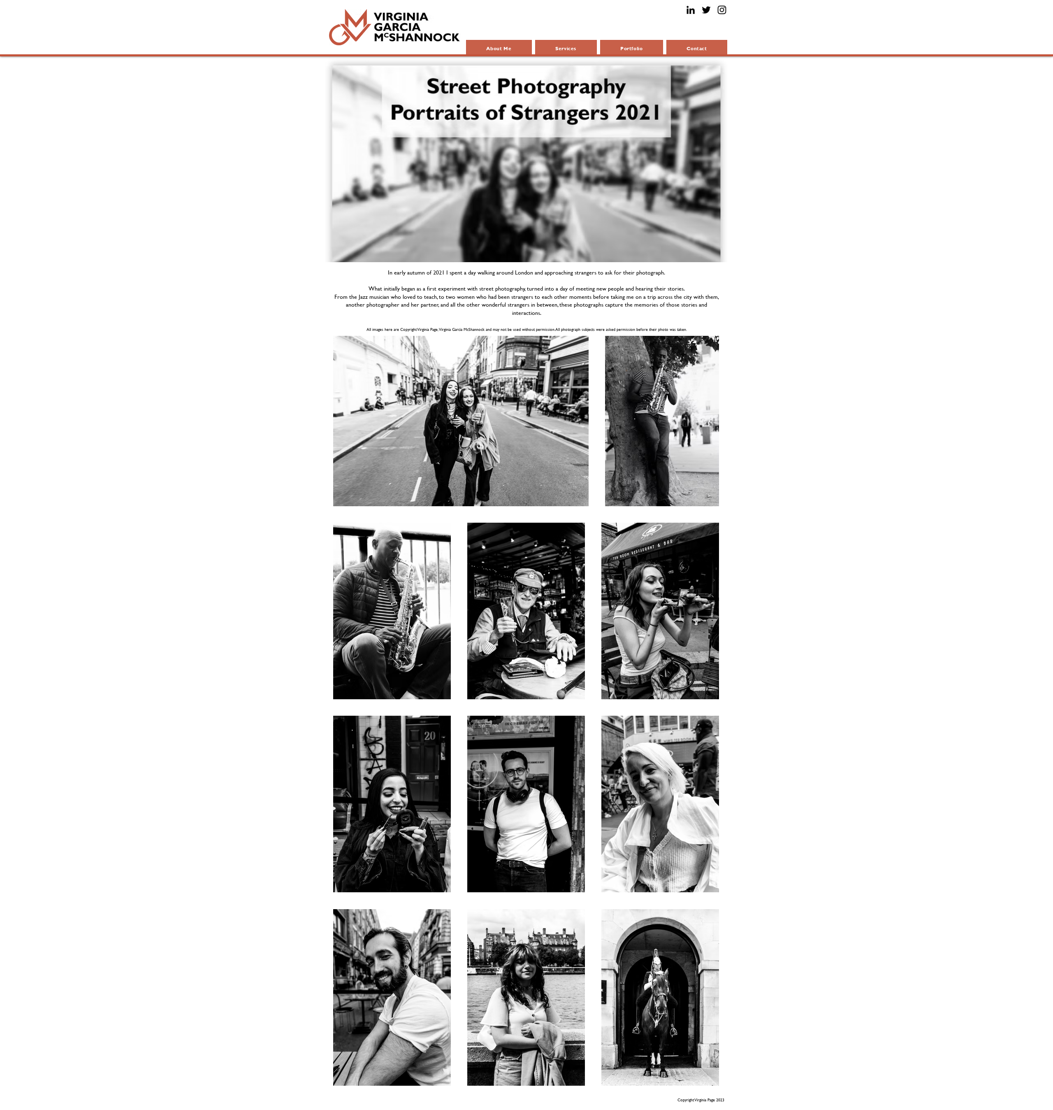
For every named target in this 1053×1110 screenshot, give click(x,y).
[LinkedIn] (690, 10)
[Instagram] (722, 10)
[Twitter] (706, 10)
